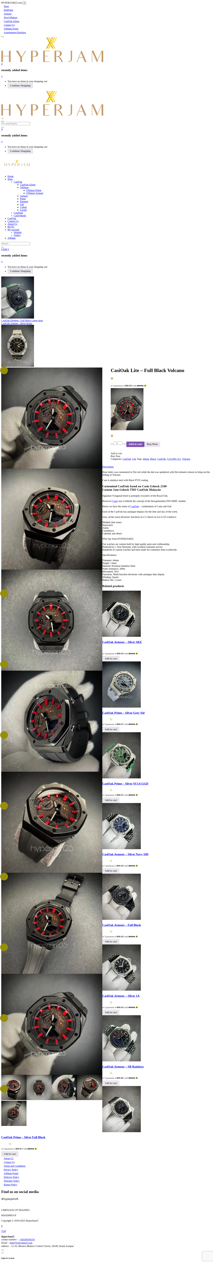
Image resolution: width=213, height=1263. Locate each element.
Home (10, 176)
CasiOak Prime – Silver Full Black (23, 1137)
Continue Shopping (20, 85)
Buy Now (152, 444)
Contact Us (9, 25)
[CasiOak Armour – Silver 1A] (121, 989)
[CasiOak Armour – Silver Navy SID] (121, 848)
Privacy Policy (11, 1169)
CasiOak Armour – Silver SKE (122, 642)
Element (24, 201)
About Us (12, 224)
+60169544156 (27, 1239)
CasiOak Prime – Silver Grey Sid (123, 712)
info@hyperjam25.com (21, 1242)
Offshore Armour (34, 193)
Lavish (23, 210)
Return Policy (10, 1184)
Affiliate (11, 238)
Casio (115, 501)
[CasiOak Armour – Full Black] (121, 919)
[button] (1, 64)
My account (13, 229)
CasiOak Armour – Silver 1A (121, 995)
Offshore (10, 17)
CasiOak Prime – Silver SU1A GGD (125, 783)
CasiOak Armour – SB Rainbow (123, 1066)
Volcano (186, 459)
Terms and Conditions (14, 1166)
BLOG (11, 226)
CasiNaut (18, 212)
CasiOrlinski (20, 215)
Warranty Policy (12, 1181)
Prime (8, 10)
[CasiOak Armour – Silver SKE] (121, 636)
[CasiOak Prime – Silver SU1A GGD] (121, 777)
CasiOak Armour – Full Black (121, 925)
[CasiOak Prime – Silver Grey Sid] (121, 706)
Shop (6, 6)
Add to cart (135, 444)
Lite (22, 204)
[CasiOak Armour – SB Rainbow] (121, 1060)
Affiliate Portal (11, 28)
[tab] (106, 418)
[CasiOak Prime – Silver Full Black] (121, 1131)
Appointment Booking (15, 32)
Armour (8, 13)
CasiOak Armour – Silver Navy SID (125, 854)
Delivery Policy (11, 1177)
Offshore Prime (33, 190)
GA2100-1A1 (174, 459)
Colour (23, 207)
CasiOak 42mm (11, 21)
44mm (146, 459)
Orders (17, 235)
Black (153, 459)
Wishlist (18, 232)
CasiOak (18, 182)
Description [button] (108, 466)
